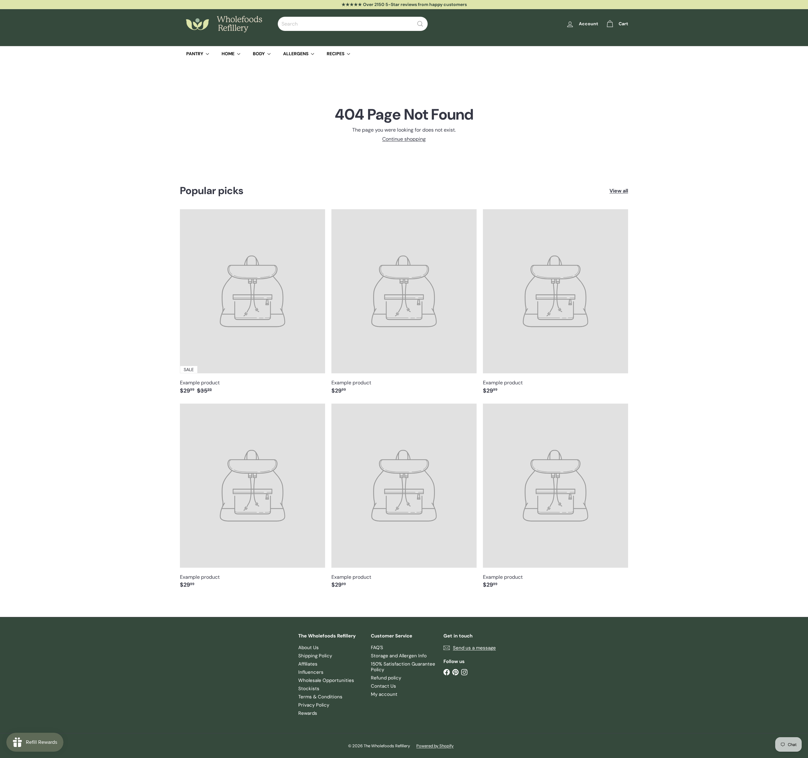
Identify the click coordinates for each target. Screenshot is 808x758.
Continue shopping (404, 139)
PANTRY (195, 53)
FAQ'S (377, 647)
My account (384, 694)
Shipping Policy (315, 656)
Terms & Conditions (320, 697)
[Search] (420, 24)
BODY (259, 53)
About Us (308, 647)
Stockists (308, 688)
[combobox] (353, 24)
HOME (228, 53)
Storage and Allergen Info (399, 656)
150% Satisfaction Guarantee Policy (403, 667)
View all (618, 191)
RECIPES (336, 53)
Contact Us (383, 686)
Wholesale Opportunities (326, 680)
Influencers (311, 672)
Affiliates (308, 664)
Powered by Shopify (435, 746)
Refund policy (386, 678)
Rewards (307, 713)
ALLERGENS (296, 53)
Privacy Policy (313, 705)
